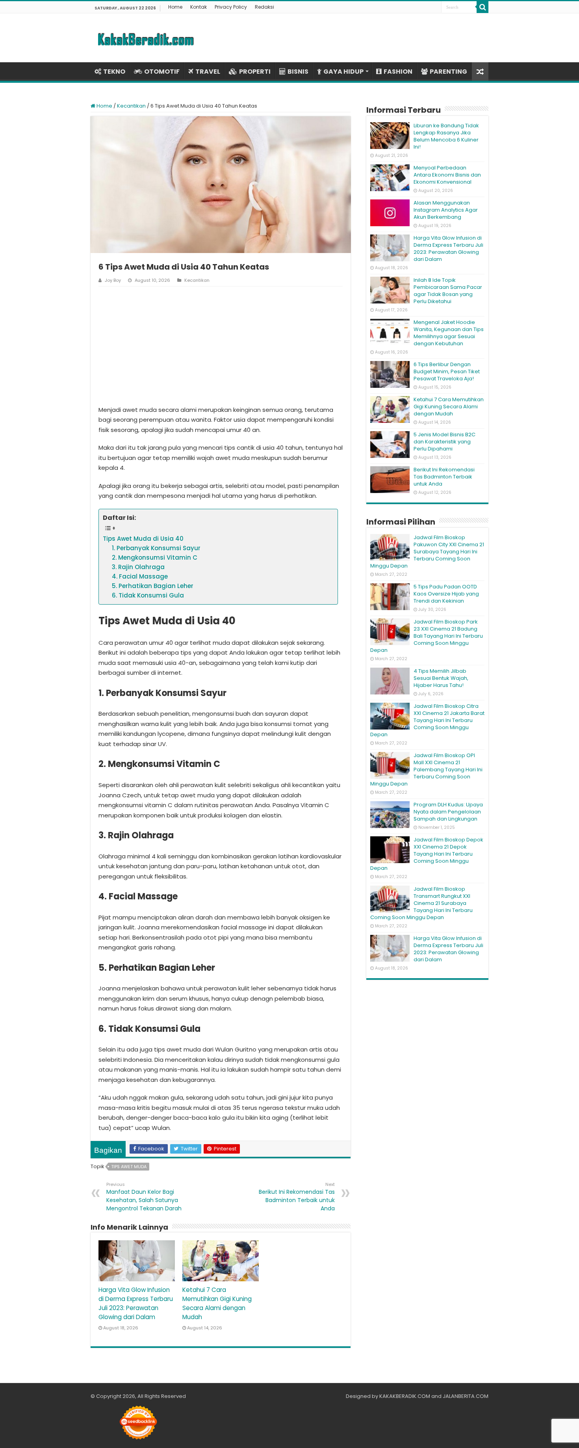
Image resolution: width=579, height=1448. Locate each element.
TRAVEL (207, 71)
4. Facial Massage (140, 576)
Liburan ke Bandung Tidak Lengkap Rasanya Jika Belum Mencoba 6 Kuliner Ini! (446, 136)
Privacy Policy (231, 7)
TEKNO (114, 71)
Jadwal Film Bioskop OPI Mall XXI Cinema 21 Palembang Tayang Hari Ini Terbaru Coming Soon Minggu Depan (426, 769)
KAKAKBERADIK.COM (404, 1396)
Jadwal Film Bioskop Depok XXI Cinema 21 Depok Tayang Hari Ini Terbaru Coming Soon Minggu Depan (426, 854)
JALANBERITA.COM (465, 1396)
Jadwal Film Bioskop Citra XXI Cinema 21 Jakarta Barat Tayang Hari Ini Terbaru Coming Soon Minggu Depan (427, 720)
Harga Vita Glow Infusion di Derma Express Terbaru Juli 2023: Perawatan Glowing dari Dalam (448, 248)
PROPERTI (255, 71)
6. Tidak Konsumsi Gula (148, 595)
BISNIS (298, 71)
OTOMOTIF (162, 71)
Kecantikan (131, 106)
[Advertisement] (220, 345)
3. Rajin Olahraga (138, 567)
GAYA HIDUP (343, 71)
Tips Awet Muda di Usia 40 (143, 538)
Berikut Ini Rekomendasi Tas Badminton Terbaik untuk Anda (297, 1196)
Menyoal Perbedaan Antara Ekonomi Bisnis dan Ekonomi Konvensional (447, 175)
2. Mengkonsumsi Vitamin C (154, 557)
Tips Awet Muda (129, 1166)
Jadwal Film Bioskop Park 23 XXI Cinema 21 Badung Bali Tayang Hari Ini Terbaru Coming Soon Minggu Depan (426, 636)
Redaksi (264, 7)
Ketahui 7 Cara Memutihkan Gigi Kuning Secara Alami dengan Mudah (449, 406)
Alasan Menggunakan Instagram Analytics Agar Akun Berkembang (446, 210)
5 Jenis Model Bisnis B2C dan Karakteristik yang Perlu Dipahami (444, 441)
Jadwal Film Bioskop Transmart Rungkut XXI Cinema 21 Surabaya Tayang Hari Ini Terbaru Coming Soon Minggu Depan (421, 903)
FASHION (398, 71)
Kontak (198, 7)
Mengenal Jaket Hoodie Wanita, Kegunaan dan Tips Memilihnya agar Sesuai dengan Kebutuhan (449, 332)
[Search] (482, 7)
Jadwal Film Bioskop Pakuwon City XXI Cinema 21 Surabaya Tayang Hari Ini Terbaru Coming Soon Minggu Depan (427, 552)
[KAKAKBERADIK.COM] (145, 38)
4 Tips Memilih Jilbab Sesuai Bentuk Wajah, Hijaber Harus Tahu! (441, 678)
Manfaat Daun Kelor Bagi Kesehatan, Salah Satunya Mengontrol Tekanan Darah (144, 1196)
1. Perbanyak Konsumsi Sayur (156, 548)
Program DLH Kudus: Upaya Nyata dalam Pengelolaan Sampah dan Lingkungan (448, 812)
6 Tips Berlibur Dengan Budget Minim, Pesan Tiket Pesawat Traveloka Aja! (447, 371)
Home (175, 7)
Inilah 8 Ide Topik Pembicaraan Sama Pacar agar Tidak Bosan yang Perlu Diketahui (448, 290)
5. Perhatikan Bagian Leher (152, 586)
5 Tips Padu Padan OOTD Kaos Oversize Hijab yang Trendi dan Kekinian (446, 594)
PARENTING (448, 71)
